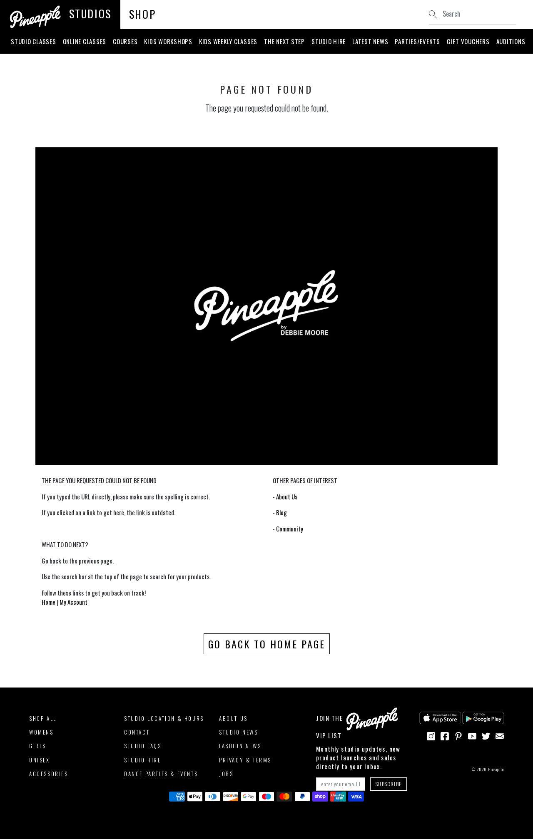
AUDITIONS (511, 41)
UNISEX (39, 760)
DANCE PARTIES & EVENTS (161, 773)
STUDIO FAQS (143, 746)
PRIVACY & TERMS (245, 760)
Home (48, 601)
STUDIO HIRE (328, 41)
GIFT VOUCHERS (468, 41)
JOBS (226, 773)
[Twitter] (486, 735)
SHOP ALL (43, 718)
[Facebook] (445, 735)
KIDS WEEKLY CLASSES (228, 41)
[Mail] (500, 735)
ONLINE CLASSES (85, 41)
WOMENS (41, 732)
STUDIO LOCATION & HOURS (164, 718)
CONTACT (136, 732)
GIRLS (37, 746)
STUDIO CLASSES (33, 41)
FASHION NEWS (240, 746)
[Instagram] (431, 735)
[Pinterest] (458, 735)
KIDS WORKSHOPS (168, 41)
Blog (281, 512)
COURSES (125, 41)
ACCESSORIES (48, 773)
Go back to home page (266, 643)
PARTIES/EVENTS (417, 41)
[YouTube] (472, 735)
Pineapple (496, 769)
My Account (73, 601)
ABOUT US (233, 718)
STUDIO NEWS (238, 732)
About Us (286, 496)
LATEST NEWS (370, 41)
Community (289, 528)
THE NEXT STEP (284, 41)
